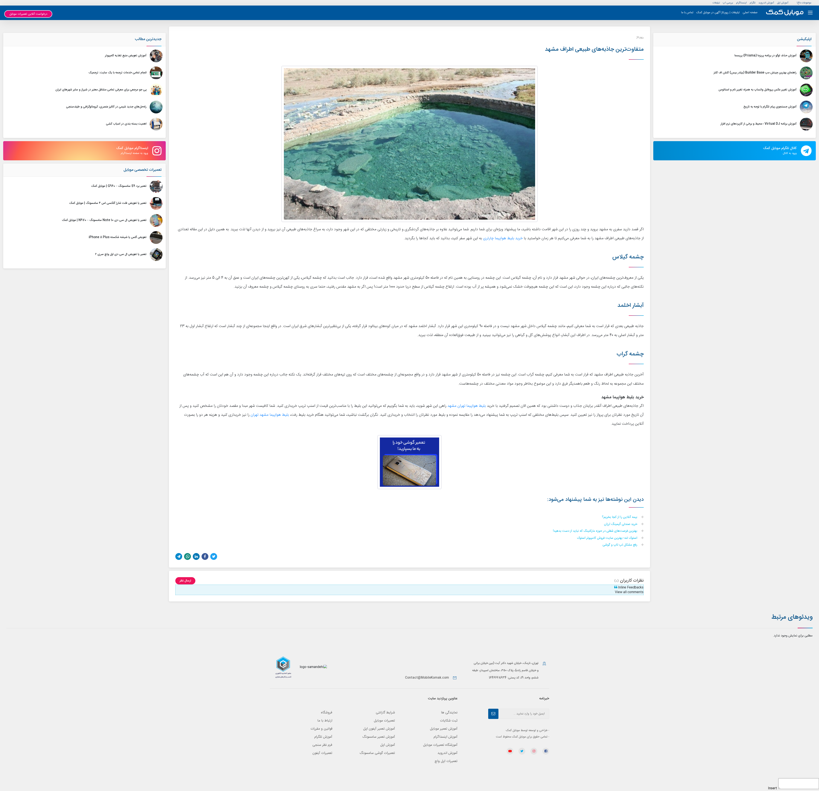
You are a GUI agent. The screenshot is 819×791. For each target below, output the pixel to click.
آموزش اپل (782, 3)
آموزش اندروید (766, 3)
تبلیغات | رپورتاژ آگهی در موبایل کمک (718, 12)
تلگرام (752, 3)
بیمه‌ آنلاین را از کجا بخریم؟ (620, 517)
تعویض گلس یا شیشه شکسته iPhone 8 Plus (118, 237)
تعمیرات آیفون (322, 753)
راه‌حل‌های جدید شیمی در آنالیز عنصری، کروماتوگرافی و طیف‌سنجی (106, 106)
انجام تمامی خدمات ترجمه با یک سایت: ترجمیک (118, 72)
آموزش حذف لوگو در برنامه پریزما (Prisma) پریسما (766, 55)
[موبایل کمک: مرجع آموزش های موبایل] (784, 13)
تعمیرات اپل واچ (446, 761)
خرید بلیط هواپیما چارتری (503, 238)
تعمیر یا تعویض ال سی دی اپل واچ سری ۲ (121, 254)
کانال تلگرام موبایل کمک (780, 150)
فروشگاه (326, 713)
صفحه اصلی (750, 12)
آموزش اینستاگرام (445, 737)
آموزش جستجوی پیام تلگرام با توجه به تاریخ (770, 106)
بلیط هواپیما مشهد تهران (270, 415)
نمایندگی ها (449, 713)
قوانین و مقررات (321, 729)
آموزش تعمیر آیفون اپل (379, 729)
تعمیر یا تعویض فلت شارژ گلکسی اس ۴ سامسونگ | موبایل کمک (108, 203)
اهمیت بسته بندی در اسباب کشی (126, 123)
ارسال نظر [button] (185, 580)
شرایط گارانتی (385, 713)
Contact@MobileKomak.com (427, 677)
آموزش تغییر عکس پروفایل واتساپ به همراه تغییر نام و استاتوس (758, 89)
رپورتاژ (640, 37)
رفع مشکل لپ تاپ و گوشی (620, 545)
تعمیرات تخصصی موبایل (142, 170)
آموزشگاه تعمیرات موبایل (440, 745)
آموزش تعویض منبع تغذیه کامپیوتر (126, 55)
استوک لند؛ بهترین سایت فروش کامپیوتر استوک (607, 538)
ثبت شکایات (448, 721)
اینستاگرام (741, 3)
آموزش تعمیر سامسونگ (378, 737)
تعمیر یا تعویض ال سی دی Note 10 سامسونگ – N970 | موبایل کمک (104, 220)
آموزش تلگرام (323, 737)
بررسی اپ (728, 3)
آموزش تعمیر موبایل (443, 729)
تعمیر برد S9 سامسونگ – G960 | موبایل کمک (119, 186)
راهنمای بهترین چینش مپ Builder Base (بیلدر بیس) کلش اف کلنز (755, 72)
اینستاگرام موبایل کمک (132, 150)
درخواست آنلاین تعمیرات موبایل (28, 14)
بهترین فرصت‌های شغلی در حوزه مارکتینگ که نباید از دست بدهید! (595, 531)
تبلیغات (716, 3)
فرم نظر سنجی (322, 745)
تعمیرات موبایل (384, 721)
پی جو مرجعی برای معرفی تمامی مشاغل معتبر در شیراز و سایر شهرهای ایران (101, 89)
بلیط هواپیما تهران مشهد (466, 406)
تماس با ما (687, 12)
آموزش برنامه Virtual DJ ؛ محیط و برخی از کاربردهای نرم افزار (758, 123)
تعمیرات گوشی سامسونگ (377, 753)
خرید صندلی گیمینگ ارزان (621, 524)
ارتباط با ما (324, 721)
